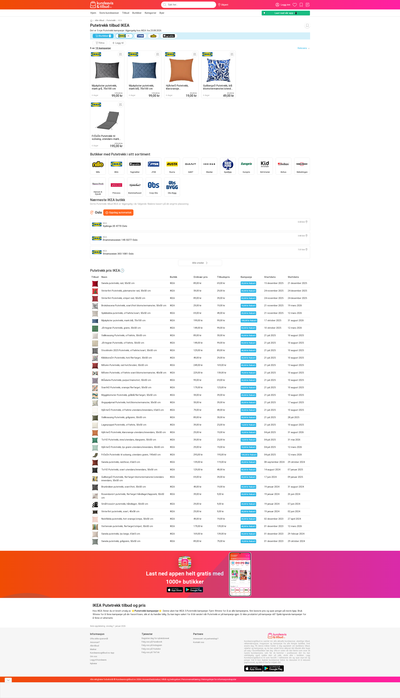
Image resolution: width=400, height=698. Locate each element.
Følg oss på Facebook (152, 642)
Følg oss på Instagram (152, 645)
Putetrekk (111, 20)
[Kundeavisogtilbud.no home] (101, 5)
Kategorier (150, 12)
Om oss (93, 656)
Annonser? (95, 642)
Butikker (137, 12)
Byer (162, 12)
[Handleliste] (307, 4)
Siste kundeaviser (109, 12)
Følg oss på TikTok (151, 652)
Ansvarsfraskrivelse (151, 679)
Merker (93, 649)
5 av (100, 48)
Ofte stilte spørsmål (99, 638)
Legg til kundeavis (98, 660)
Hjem (93, 12)
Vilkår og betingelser (170, 679)
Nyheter (93, 663)
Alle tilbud (99, 20)
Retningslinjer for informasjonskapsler (218, 679)
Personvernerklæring (191, 679)
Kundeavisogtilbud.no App (102, 653)
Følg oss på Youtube (151, 649)
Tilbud (125, 12)
